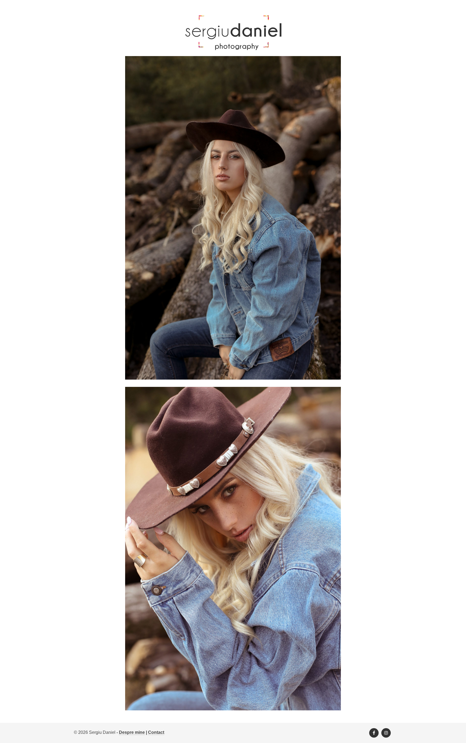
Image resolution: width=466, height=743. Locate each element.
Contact (156, 732)
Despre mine (132, 732)
